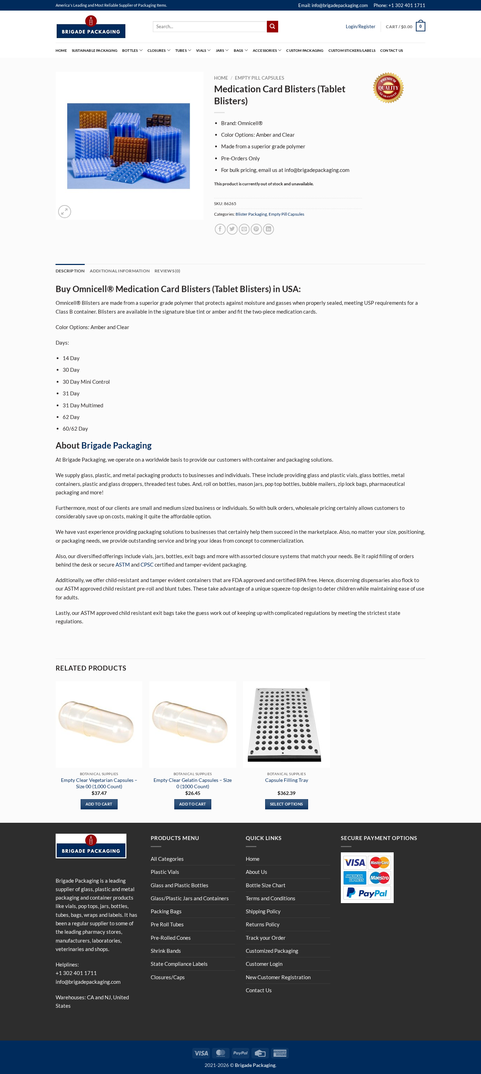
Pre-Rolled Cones (171, 937)
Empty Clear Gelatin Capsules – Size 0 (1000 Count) (193, 783)
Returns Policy (263, 924)
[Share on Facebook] (220, 229)
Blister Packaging (251, 214)
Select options (286, 804)
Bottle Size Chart (266, 885)
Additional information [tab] (120, 270)
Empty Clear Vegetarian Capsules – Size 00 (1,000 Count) (99, 783)
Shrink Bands (166, 951)
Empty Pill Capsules (259, 78)
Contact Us (391, 50)
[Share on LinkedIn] (268, 229)
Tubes (181, 50)
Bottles (130, 50)
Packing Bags (166, 911)
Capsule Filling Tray (286, 780)
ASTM (122, 564)
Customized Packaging (272, 951)
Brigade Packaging (116, 445)
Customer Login (264, 964)
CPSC (147, 564)
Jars (220, 50)
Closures (157, 50)
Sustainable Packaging (94, 50)
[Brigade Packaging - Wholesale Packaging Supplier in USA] (99, 26)
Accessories (265, 50)
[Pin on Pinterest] (256, 229)
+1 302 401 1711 (76, 973)
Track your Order (266, 937)
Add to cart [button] (99, 804)
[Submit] (272, 26)
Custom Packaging (304, 50)
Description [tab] (70, 270)
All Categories (167, 859)
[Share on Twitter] (232, 229)
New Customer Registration (278, 977)
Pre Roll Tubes (167, 924)
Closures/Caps (168, 977)
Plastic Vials (165, 872)
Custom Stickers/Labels (352, 50)
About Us (256, 872)
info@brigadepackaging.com (88, 982)
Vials (201, 50)
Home (61, 50)
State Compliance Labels (179, 964)
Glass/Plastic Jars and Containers (190, 898)
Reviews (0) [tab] (168, 270)
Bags (238, 50)
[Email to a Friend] (244, 229)
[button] (405, 26)
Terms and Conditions (270, 898)
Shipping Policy (263, 911)
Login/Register (360, 26)
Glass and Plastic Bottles (179, 885)
